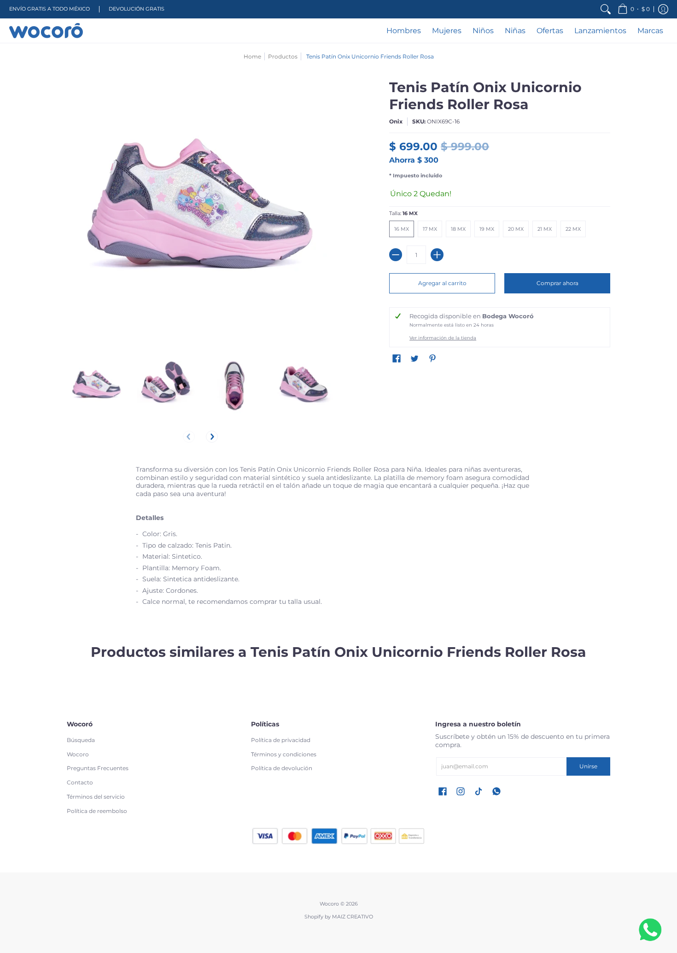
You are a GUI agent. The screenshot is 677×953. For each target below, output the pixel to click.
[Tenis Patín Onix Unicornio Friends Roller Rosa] (97, 386)
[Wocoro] (46, 30)
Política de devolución (281, 768)
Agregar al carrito (442, 283)
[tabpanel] (338, 538)
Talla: (403, 213)
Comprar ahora (557, 283)
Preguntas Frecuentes (97, 768)
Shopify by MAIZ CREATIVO (338, 917)
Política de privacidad (280, 740)
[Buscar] (605, 9)
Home (252, 56)
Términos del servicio (96, 796)
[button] (633, 9)
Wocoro (78, 754)
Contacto (80, 782)
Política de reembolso (97, 810)
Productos (283, 56)
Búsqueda (81, 740)
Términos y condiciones (283, 754)
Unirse (588, 766)
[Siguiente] (211, 436)
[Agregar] (437, 254)
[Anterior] (188, 436)
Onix (396, 121)
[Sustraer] (395, 254)
